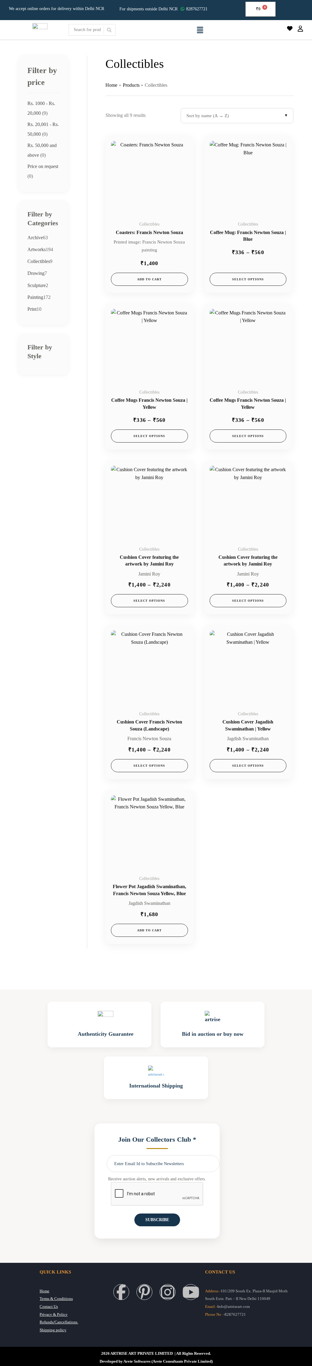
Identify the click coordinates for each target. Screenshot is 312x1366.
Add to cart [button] (149, 279)
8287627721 (196, 9)
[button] (200, 30)
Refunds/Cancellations (59, 1322)
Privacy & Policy (54, 1314)
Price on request (42, 166)
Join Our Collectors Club (157, 1139)
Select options (248, 279)
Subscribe (157, 1219)
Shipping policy (53, 1330)
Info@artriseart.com (233, 1307)
